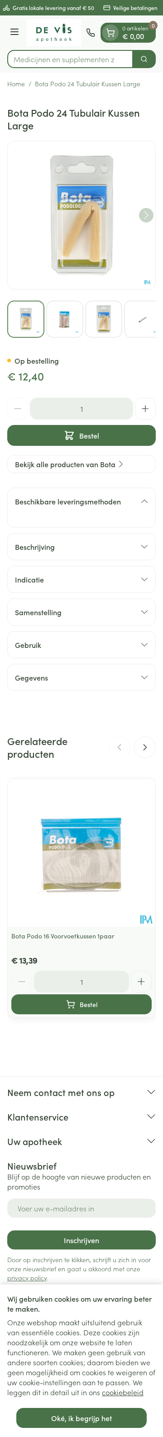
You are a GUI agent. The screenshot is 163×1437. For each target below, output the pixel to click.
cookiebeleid (123, 1392)
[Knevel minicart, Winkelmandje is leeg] (110, 33)
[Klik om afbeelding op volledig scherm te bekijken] (81, 215)
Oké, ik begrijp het (81, 1418)
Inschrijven (81, 1240)
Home (16, 83)
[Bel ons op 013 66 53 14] (90, 32)
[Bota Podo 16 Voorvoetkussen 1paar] (81, 853)
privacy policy (27, 1277)
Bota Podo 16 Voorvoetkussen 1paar (63, 935)
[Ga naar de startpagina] (53, 32)
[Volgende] (146, 215)
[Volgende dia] (145, 747)
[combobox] (70, 59)
